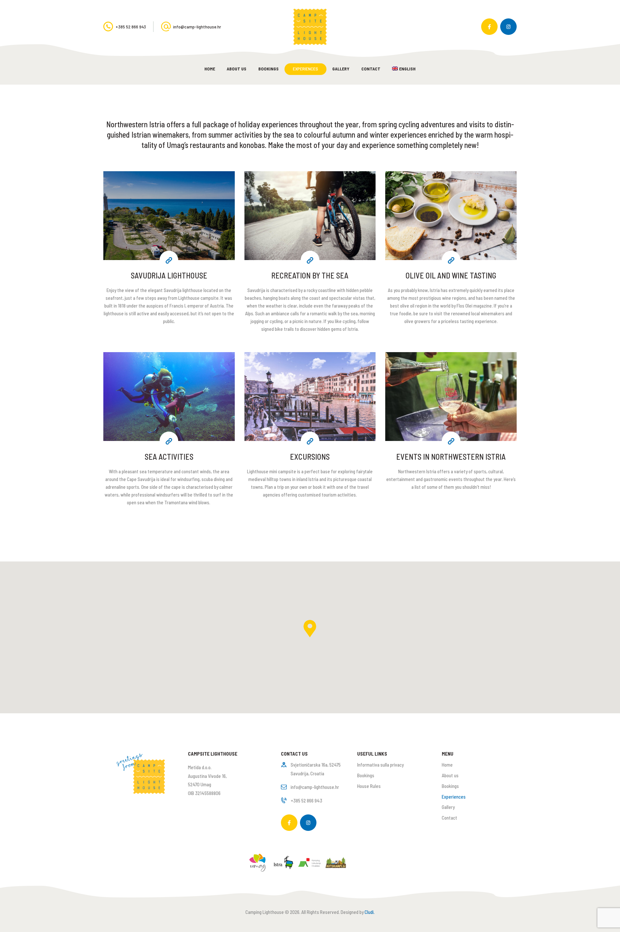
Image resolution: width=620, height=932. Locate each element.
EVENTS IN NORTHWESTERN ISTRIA (451, 456)
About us (450, 775)
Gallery (448, 807)
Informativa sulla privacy (380, 765)
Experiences (454, 797)
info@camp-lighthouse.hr (315, 787)
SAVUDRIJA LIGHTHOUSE (169, 275)
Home (447, 765)
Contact (449, 818)
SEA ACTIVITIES (169, 456)
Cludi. (370, 912)
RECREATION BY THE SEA (309, 275)
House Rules (369, 786)
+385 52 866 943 (306, 800)
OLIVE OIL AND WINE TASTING (451, 275)
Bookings (365, 775)
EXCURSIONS (310, 456)
